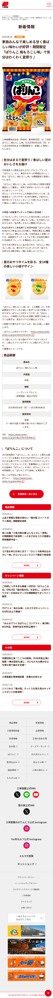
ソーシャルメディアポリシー (26, 883)
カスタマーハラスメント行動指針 (26, 889)
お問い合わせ (26, 907)
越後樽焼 (12, 769)
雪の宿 (12, 746)
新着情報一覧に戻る (28, 493)
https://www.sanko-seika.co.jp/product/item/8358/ (17, 436)
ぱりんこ (12, 754)
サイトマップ (26, 901)
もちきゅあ (12, 777)
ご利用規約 (26, 895)
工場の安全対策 (40, 738)
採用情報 (13, 738)
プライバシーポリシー (26, 877)
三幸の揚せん (38, 769)
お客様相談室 (13, 730)
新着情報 (16, 16)
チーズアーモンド (38, 746)
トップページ (6, 16)
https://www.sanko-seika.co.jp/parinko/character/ (26, 333)
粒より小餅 (38, 762)
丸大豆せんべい (38, 754)
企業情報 (40, 730)
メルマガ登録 (26, 856)
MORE (26, 565)
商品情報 (13, 722)
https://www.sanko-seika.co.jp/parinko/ (17, 480)
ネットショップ (26, 864)
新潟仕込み (12, 762)
